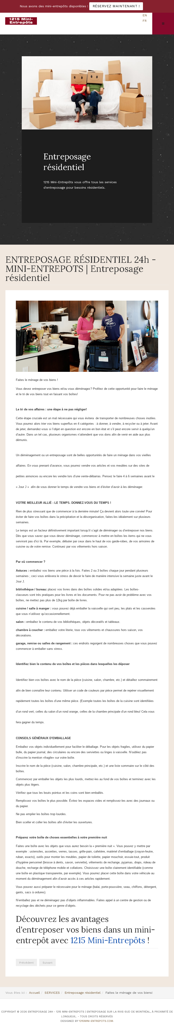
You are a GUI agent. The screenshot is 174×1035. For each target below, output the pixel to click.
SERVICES (52, 992)
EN (145, 15)
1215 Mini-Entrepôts (107, 940)
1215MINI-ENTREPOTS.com (96, 1021)
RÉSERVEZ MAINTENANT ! (116, 6)
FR (145, 20)
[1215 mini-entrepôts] (21, 21)
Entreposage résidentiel (83, 992)
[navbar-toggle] (163, 23)
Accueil (34, 992)
